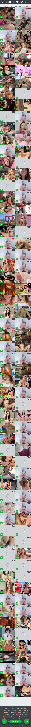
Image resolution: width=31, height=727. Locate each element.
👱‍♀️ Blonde (26, 710)
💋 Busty (6, 714)
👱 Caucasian (24, 708)
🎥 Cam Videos (23, 721)
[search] (26, 721)
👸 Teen (20, 710)
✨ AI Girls (15, 718)
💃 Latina (17, 708)
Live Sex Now (15, 721)
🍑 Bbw (19, 712)
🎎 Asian (6, 708)
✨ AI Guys (6, 721)
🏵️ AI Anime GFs (23, 718)
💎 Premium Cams (23, 716)
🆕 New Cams (23, 714)
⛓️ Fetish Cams (7, 718)
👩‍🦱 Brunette (7, 712)
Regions (11, 725)
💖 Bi (17, 714)
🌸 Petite (25, 712)
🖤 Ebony (11, 708)
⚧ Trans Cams (14, 716)
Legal (27, 725)
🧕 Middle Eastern (6, 710)
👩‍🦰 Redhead (14, 712)
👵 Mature (14, 710)
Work (14, 725)
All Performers (22, 725)
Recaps (17, 725)
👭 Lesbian (12, 714)
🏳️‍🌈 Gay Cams (6, 716)
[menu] (4, 721)
